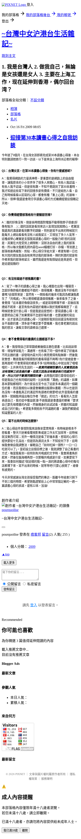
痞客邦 (36, 534)
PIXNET (20, 774)
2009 (32, 546)
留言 (45, 534)
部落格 (15, 114)
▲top (6, 554)
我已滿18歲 (10, 830)
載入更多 (9, 562)
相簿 (13, 109)
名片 (13, 119)
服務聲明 (46, 778)
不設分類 (37, 100)
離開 (25, 830)
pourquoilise (10, 510)
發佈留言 (9, 589)
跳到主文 (9, 56)
